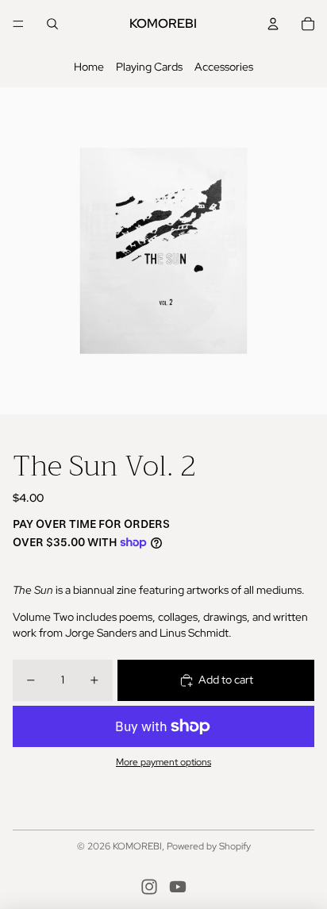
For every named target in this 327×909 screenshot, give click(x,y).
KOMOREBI (137, 846)
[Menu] (18, 24)
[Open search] (52, 23)
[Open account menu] (273, 23)
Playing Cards (149, 67)
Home (89, 67)
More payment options (163, 762)
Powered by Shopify (209, 846)
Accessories (223, 67)
